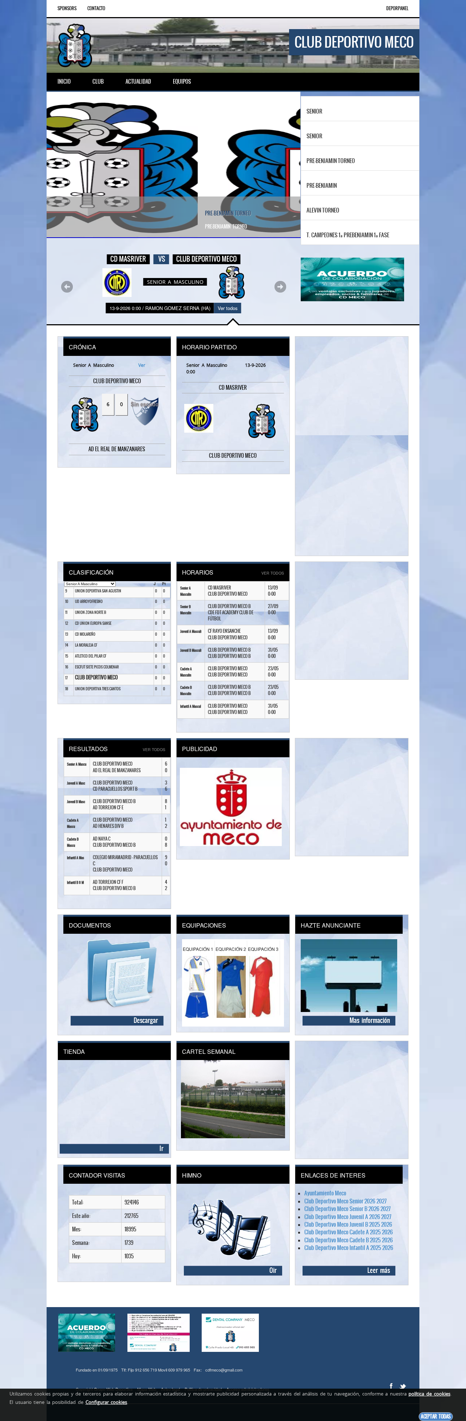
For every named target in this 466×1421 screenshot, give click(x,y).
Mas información (370, 1020)
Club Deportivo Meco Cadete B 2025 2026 (348, 1240)
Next (280, 287)
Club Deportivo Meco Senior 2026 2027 (345, 1201)
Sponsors (67, 8)
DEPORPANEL (397, 8)
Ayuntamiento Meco (325, 1193)
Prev (67, 287)
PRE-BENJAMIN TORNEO (77, 213)
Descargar (146, 1020)
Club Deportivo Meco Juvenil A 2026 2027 (347, 1216)
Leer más (378, 1270)
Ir (161, 1148)
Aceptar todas (436, 1416)
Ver (140, 365)
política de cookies (429, 1393)
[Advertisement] (349, 446)
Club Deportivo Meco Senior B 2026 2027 (347, 1208)
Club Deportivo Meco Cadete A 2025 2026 (348, 1232)
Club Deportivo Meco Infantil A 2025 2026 (348, 1247)
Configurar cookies (106, 1402)
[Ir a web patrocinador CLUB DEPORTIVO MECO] (231, 796)
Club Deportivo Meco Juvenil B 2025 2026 (348, 1224)
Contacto (96, 8)
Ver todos (228, 308)
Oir (273, 1270)
